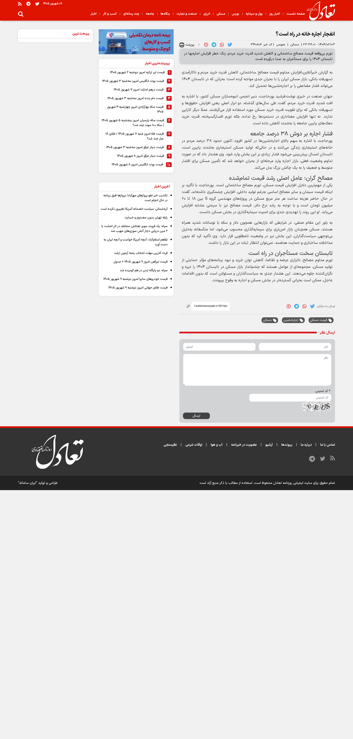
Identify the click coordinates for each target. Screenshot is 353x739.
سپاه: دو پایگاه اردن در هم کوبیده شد (144, 270)
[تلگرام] (28, 4)
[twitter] (229, 44)
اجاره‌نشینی (290, 320)
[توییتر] (37, 3)
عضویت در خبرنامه (244, 444)
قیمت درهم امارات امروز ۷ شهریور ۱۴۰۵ (139, 89)
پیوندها (286, 444)
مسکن (294, 44)
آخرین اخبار (162, 186)
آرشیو (269, 444)
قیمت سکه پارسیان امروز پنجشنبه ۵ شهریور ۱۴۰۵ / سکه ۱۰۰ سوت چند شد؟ (133, 123)
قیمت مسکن (318, 320)
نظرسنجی (170, 444)
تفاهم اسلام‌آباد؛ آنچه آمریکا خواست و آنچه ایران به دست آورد (135, 242)
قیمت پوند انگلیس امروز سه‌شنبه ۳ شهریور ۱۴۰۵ (133, 81)
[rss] (20, 3)
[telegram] (214, 44)
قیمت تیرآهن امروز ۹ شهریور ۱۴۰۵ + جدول (140, 261)
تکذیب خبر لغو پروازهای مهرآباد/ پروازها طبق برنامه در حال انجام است (135, 198)
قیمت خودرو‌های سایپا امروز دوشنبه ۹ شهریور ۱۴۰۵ (135, 279)
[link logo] (319, 11)
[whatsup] (221, 44)
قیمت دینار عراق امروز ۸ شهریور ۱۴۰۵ (140, 156)
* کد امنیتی (322, 391)
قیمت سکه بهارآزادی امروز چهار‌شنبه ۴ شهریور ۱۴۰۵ (135, 109)
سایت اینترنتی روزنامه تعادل (292, 483)
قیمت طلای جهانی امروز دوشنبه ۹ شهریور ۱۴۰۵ (138, 287)
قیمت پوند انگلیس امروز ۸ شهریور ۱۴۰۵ (137, 164)
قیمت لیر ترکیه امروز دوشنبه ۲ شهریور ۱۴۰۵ (137, 72)
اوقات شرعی (193, 444)
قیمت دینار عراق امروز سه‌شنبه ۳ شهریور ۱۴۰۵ (135, 147)
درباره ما (306, 444)
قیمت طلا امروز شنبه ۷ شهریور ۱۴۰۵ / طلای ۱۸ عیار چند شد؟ (134, 136)
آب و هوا (217, 444)
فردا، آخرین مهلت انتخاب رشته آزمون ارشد (141, 253)
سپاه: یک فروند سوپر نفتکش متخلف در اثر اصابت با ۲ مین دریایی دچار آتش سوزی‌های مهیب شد (134, 229)
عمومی (280, 44)
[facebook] (206, 44)
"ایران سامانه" (27, 483)
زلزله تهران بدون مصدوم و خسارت (146, 217)
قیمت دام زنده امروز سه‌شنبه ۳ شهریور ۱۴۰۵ (135, 98)
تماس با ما (327, 444)
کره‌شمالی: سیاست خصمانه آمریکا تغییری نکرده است (134, 209)
